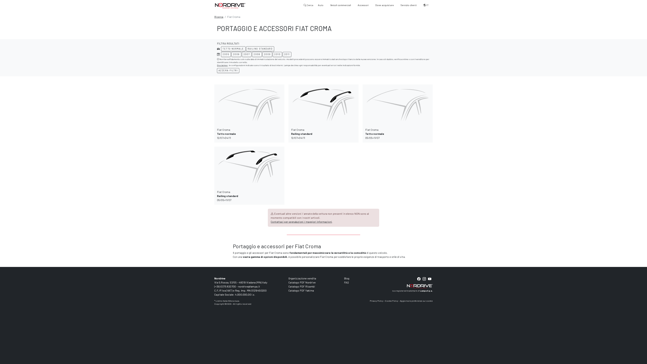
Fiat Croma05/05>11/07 (374, 133)
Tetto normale (233, 48)
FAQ (346, 282)
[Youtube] (429, 279)
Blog (346, 278)
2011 (287, 54)
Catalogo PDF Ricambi (301, 286)
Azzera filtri (228, 70)
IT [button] (427, 5)
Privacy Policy (376, 301)
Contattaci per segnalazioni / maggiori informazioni (301, 221)
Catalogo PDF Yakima (301, 290)
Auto (321, 5)
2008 (257, 54)
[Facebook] (419, 279)
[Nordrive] (230, 5)
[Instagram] (424, 279)
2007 (246, 54)
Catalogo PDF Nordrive (302, 282)
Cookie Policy (391, 301)
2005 (226, 54)
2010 (277, 54)
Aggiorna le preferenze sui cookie (416, 301)
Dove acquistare (384, 5)
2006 (236, 54)
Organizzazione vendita (302, 278)
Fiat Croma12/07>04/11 (226, 133)
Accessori (363, 5)
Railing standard (260, 48)
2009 (267, 54)
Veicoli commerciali (340, 5)
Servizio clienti (408, 5)
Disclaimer (222, 65)
